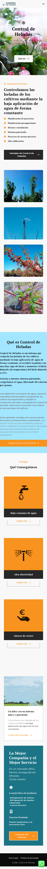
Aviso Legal (13, 858)
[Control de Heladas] (8, 4)
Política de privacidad (29, 858)
